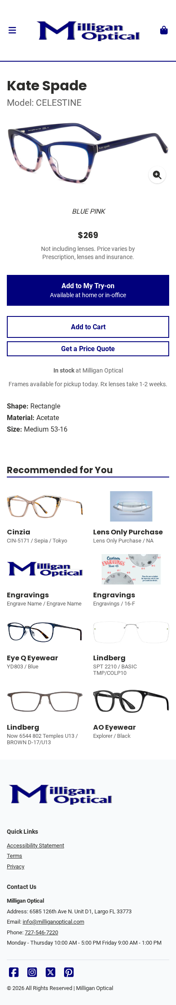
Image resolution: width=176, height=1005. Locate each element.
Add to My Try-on (88, 290)
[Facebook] (14, 974)
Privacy (15, 866)
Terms (14, 856)
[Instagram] (32, 974)
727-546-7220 (41, 932)
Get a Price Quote (88, 349)
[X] (50, 974)
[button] (12, 30)
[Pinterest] (69, 974)
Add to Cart (88, 327)
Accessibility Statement (35, 845)
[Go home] (88, 30)
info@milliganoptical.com (53, 922)
